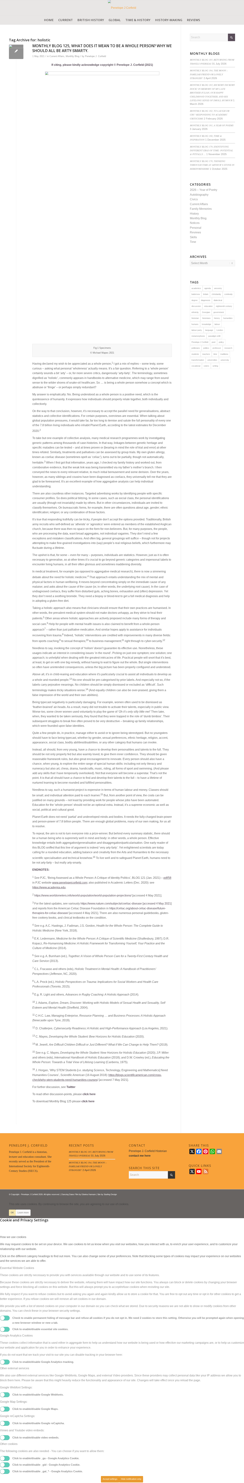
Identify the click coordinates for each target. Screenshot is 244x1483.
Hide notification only (131, 1479)
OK (12, 1212)
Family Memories (201, 208)
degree (194, 300)
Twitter (70, 1087)
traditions (224, 354)
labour (217, 324)
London (219, 330)
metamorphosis (198, 336)
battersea (195, 294)
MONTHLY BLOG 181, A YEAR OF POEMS (211, 125)
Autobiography (199, 194)
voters (206, 366)
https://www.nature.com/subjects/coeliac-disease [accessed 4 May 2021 (126, 903)
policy (221, 342)
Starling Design (110, 1194)
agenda (207, 288)
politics (206, 348)
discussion (196, 306)
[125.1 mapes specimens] (16, 52)
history (217, 318)
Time (193, 241)
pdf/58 (167, 877)
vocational (195, 366)
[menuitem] (49, 20)
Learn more (23, 1212)
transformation (197, 360)
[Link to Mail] (232, 1194)
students (195, 354)
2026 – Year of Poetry (203, 189)
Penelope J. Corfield (95, 56)
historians (206, 318)
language (209, 330)
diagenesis (205, 300)
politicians (195, 348)
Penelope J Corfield (199, 342)
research (228, 348)
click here (89, 1094)
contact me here (140, 1155)
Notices (195, 222)
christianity (216, 294)
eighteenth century (224, 306)
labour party (196, 330)
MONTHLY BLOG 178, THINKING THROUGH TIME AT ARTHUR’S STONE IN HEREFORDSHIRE (212, 164)
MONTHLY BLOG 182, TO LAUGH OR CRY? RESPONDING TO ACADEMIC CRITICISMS (209, 114)
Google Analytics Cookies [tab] (16, 1335)
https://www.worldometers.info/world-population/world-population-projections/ (82, 895)
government (218, 312)
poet (213, 342)
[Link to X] (221, 1194)
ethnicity (195, 312)
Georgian (206, 312)
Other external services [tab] (14, 1368)
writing (215, 366)
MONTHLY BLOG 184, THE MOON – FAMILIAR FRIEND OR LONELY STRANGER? (209, 74)
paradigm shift (214, 336)
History (194, 213)
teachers (206, 354)
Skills (193, 237)
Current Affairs (56, 56)
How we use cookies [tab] (13, 1237)
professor (217, 348)
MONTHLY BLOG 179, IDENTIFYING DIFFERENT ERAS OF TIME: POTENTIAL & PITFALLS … (211, 150)
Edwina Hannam (89, 1194)
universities (212, 360)
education (208, 306)
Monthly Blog (72, 56)
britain (205, 294)
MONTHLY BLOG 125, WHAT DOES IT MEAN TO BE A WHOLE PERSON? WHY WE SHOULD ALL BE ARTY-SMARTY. (102, 48)
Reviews (195, 232)
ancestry (218, 288)
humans (194, 324)
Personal (195, 227)
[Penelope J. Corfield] (122, 7)
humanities (228, 318)
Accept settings (110, 1479)
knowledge (206, 324)
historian (195, 318)
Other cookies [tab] (9, 1443)
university (225, 360)
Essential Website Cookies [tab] (17, 1267)
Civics (194, 199)
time (215, 354)
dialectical (218, 300)
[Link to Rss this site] (227, 1194)
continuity (228, 294)
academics (196, 288)
